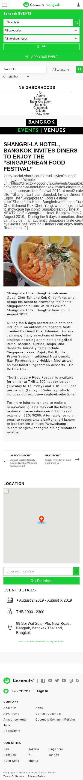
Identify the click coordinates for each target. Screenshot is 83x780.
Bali (6, 749)
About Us (9, 708)
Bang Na (40, 104)
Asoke (40, 95)
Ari (40, 92)
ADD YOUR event (44, 57)
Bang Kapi (40, 98)
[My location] (76, 571)
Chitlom (41, 110)
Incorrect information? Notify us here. (41, 641)
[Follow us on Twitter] (57, 681)
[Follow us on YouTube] (64, 681)
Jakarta (34, 749)
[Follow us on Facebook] (43, 681)
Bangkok (9, 755)
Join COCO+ (20, 691)
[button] (41, 520)
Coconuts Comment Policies (56, 719)
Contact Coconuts (48, 713)
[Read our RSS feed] (77, 681)
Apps (39, 708)
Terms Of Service (13, 776)
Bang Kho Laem (40, 101)
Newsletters (11, 731)
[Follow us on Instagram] (70, 681)
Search (76, 22)
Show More (42, 113)
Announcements (14, 719)
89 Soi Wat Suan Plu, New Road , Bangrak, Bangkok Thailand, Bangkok (43, 628)
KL (31, 755)
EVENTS (28, 130)
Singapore (55, 749)
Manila (33, 760)
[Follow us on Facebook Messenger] (50, 681)
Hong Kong (11, 760)
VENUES (55, 130)
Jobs (6, 725)
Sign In (42, 691)
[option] (41, 261)
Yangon (53, 755)
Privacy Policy (36, 776)
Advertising (11, 713)
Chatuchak (40, 107)
